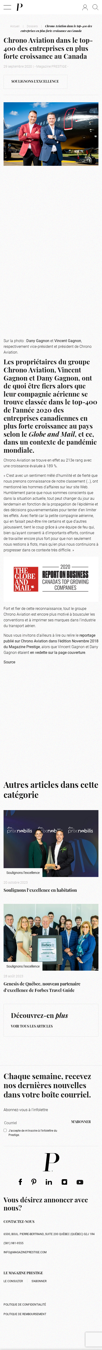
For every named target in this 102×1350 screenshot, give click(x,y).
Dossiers (32, 26)
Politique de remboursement (25, 1314)
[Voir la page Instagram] (64, 1182)
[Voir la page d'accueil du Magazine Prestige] (51, 1162)
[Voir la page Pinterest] (33, 1181)
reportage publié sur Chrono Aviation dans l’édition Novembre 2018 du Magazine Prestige (51, 641)
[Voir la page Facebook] (20, 1181)
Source (9, 661)
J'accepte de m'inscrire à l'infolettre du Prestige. (33, 1133)
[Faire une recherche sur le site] (95, 7)
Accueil (14, 26)
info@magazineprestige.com (25, 1252)
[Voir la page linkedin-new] (49, 1182)
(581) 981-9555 (13, 1243)
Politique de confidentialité (25, 1304)
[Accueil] (19, 7)
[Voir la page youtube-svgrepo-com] (80, 1182)
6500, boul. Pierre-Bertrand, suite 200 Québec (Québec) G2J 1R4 (49, 1234)
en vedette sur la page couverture (57, 652)
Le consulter (13, 1281)
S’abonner (39, 1281)
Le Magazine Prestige (23, 1273)
